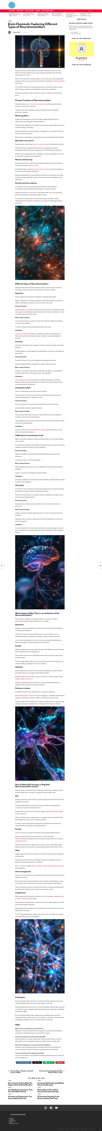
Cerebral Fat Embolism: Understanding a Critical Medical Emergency (43, 14)
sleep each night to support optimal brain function (46, 866)
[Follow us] (89, 10)
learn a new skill (33, 165)
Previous (8, 15)
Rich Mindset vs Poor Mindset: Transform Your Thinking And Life (15, 14)
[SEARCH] (92, 10)
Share (10, 22)
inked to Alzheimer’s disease (37, 430)
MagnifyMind (60, 1129)
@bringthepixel (81, 59)
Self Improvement (48, 10)
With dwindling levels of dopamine (25, 695)
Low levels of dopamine (22, 334)
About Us (67, 1129)
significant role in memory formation (38, 169)
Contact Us (91, 1129)
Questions (20, 10)
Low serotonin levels (21, 380)
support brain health (51, 811)
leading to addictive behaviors (24, 679)
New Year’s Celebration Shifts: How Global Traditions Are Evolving (57, 14)
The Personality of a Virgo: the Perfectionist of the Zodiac (29, 14)
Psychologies (29, 10)
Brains (38, 10)
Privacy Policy (84, 1129)
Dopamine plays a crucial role (23, 309)
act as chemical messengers (35, 104)
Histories (12, 10)
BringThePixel (81, 58)
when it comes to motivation (41, 144)
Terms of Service (75, 1129)
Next (93, 15)
